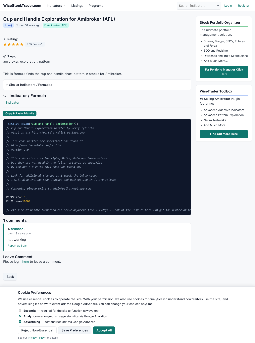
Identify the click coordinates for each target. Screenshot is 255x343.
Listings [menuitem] (77, 6)
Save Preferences (75, 330)
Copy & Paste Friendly (19, 113)
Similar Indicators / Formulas (30, 85)
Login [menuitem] (228, 5)
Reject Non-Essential (37, 330)
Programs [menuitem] (96, 6)
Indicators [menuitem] (54, 6)
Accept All (104, 330)
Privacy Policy (36, 337)
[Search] (218, 5)
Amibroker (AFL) (57, 25)
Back (10, 277)
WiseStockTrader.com (22, 5)
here (25, 261)
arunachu (18, 229)
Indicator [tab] (13, 102)
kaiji (10, 25)
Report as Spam (18, 245)
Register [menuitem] (243, 5)
